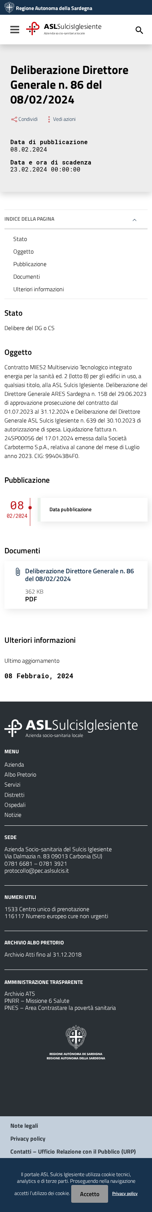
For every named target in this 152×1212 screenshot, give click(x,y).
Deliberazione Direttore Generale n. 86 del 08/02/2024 (79, 575)
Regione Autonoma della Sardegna (54, 8)
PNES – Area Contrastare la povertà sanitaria (60, 1007)
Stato (20, 238)
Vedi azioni (64, 119)
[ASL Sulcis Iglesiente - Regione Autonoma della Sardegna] (71, 727)
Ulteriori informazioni (38, 289)
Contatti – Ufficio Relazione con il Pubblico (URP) (73, 1151)
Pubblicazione (29, 263)
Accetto (89, 1193)
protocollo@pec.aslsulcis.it (36, 870)
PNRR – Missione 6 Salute (36, 1000)
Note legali (24, 1125)
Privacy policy (27, 1138)
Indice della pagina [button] (29, 219)
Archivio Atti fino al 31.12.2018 (43, 954)
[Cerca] (139, 30)
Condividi (28, 119)
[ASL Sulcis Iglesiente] (9, 8)
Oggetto (23, 251)
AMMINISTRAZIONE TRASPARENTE (43, 981)
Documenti (26, 276)
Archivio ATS (19, 993)
